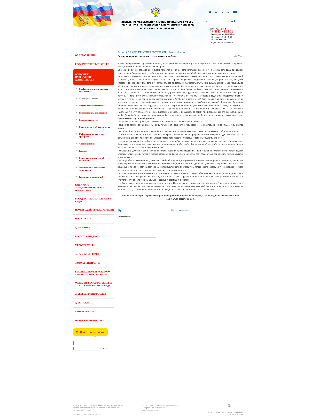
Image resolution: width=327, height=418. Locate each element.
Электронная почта (150, 410)
